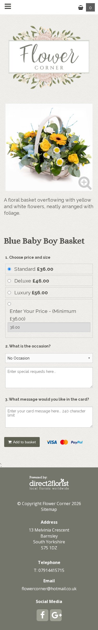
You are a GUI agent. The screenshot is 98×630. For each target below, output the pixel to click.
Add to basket (24, 442)
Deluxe (31, 281)
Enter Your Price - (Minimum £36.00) (43, 315)
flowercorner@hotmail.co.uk (49, 589)
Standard (33, 269)
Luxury (31, 292)
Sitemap (49, 509)
